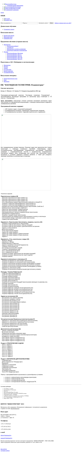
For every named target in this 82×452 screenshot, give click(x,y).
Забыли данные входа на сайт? (63, 23)
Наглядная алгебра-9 (12, 46)
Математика (7, 44)
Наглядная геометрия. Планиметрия (17, 50)
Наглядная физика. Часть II (14, 56)
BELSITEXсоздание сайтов (5, 449)
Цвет (5, 80)
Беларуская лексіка (9, 35)
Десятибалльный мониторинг (15, 5)
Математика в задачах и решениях (16, 49)
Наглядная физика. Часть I (14, 54)
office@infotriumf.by (15, 408)
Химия (6, 68)
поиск (2, 12)
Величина (6, 81)
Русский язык (7, 69)
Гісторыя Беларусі (9, 72)
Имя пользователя (5, 23)
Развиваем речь (8, 38)
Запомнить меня (43, 23)
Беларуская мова (8, 71)
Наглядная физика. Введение (15, 53)
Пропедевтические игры (10, 78)
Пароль (25, 23)
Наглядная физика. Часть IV (14, 59)
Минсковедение (8, 37)
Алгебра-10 (10, 47)
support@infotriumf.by (6, 438)
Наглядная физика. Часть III (14, 57)
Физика (6, 52)
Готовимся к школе (9, 29)
